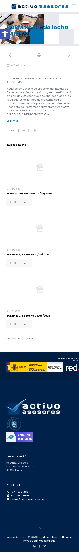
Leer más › (13, 121)
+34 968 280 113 (19, 495)
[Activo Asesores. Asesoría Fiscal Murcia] (39, 6)
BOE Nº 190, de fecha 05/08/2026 (28, 315)
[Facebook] (40, 546)
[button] (5, 34)
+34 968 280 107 (20, 492)
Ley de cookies (48, 537)
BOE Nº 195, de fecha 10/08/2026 (27, 254)
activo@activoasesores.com (28, 499)
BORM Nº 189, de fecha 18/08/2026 (29, 193)
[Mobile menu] (74, 6)
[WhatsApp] (34, 546)
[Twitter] (45, 546)
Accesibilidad (47, 541)
